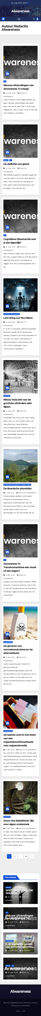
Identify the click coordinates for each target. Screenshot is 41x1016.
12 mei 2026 (10, 828)
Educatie (7, 816)
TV (5, 81)
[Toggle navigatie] (19, 19)
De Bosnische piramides (17, 488)
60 (26, 856)
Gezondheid (8, 642)
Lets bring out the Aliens (18, 317)
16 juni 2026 (11, 247)
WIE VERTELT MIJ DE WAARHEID (19, 892)
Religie (8, 887)
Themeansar (25, 1005)
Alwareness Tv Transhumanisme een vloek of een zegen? (19, 567)
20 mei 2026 (10, 657)
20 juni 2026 (11, 93)
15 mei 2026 (10, 750)
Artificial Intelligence (11, 314)
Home (18, 1011)
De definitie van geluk (16, 164)
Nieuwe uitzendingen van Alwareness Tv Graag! (19, 918)
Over (23, 1011)
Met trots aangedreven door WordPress (17, 1003)
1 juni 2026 (10, 493)
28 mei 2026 (10, 575)
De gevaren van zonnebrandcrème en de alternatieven (18, 649)
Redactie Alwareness (27, 493)
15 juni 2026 (11, 411)
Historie (7, 395)
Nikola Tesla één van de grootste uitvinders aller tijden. (17, 403)
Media (6, 160)
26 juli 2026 (13, 897)
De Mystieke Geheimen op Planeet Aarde (17, 484)
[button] (34, 19)
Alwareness (20, 11)
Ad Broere (9, 941)
